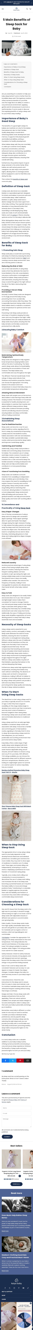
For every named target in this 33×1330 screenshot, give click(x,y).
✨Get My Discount (24, 1310)
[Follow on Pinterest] (19, 1288)
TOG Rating (5, 937)
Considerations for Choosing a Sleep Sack (15, 83)
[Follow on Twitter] (10, 1288)
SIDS (24, 258)
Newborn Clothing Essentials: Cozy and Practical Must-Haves (15, 1256)
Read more (5, 1231)
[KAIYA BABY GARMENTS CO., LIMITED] (16, 1281)
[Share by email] (27, 1060)
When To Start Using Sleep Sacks (14, 77)
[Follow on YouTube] (23, 1288)
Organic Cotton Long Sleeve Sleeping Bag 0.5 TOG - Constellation (11, 1172)
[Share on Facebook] (5, 1060)
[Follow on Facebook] (5, 1288)
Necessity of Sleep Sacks (12, 75)
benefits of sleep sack (20, 179)
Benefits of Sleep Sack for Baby (14, 72)
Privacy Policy (13, 1100)
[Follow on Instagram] (14, 1288)
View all (16, 1184)
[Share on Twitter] (12, 1060)
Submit (7, 1137)
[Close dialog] (31, 1303)
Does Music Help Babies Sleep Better (14, 1216)
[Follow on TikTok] (28, 1288)
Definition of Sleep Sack (11, 69)
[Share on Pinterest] (20, 1060)
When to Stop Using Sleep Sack (14, 80)
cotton (14, 215)
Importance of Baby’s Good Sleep (15, 67)
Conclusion (7, 87)
